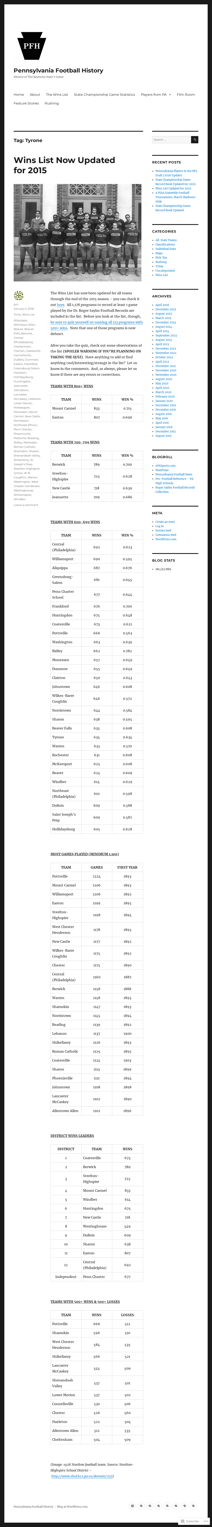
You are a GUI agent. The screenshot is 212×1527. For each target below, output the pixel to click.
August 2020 (163, 379)
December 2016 (165, 409)
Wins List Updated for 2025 (173, 188)
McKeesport (22, 407)
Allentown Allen (24, 324)
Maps (159, 253)
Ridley (18, 442)
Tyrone (18, 473)
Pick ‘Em (161, 257)
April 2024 (162, 331)
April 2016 (162, 423)
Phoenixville (22, 433)
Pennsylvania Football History (58, 70)
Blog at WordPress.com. (72, 1507)
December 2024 (165, 322)
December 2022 (165, 348)
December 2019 (165, 405)
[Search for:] (171, 139)
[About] (141, 1506)
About (35, 95)
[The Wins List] (149, 1506)
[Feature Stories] (184, 1506)
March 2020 (163, 392)
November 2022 (165, 353)
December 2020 (165, 370)
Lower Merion (23, 403)
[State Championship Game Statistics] (158, 1506)
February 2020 (165, 396)
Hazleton (20, 372)
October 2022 (164, 357)
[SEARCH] (194, 139)
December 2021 (165, 366)
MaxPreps (162, 470)
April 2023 (162, 344)
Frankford (30, 364)
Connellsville (22, 355)
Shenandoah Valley (27, 455)
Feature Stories (26, 103)
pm (16, 304)
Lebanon (34, 398)
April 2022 (162, 361)
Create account (165, 522)
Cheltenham (22, 346)
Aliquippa (20, 320)
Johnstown (21, 390)
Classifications (165, 244)
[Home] (132, 1506)
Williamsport (22, 494)
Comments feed (165, 535)
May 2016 (161, 418)
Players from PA (153, 95)
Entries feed (163, 530)
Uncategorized (165, 271)
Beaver (18, 329)
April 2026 (162, 305)
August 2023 (163, 340)
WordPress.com (165, 539)
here (60, 305)
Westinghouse (23, 490)
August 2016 (163, 414)
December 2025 (165, 309)
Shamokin (21, 451)
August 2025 (163, 313)
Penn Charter (23, 429)
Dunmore (31, 359)
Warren (32, 477)
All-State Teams (166, 240)
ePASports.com (165, 466)
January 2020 (164, 401)
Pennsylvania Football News (173, 474)
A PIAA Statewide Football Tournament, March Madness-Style (176, 197)
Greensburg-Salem (27, 368)
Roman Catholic (24, 446)
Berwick (26, 333)
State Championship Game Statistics (104, 95)
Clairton (19, 350)
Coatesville (33, 350)
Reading (33, 438)
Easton (18, 364)
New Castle (32, 416)
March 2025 (163, 318)
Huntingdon (22, 381)
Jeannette (21, 385)
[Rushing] (193, 1506)
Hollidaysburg (23, 377)
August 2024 (163, 327)
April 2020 (162, 388)
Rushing (52, 103)
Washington (22, 481)
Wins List (28, 314)
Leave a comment (26, 505)
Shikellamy (21, 460)
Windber (20, 499)
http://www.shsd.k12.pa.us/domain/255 (81, 1476)
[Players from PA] (167, 1506)
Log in (159, 526)
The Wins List (57, 95)
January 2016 (164, 427)
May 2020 (161, 383)
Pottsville (20, 438)
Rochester (30, 442)
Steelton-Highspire (27, 468)
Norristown (21, 420)
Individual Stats (165, 249)
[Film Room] (175, 1506)
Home (19, 95)
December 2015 (165, 431)
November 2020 (165, 375)
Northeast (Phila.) (25, 425)
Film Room (186, 95)
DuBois (19, 359)
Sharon (34, 451)
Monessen (20, 412)
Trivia (17, 314)
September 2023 (166, 335)
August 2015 (163, 436)
